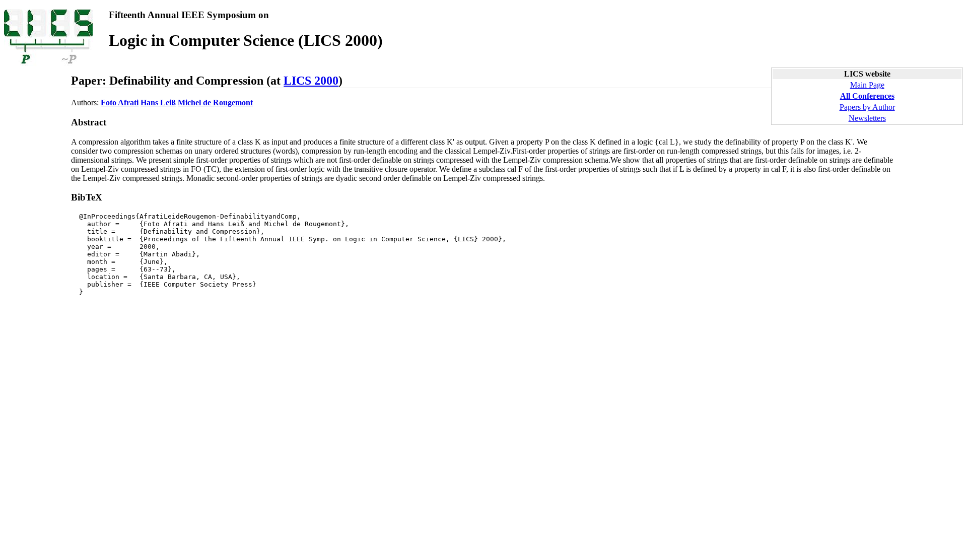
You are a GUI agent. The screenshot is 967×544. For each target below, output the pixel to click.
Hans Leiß (158, 102)
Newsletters (867, 118)
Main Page (867, 85)
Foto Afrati (120, 102)
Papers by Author (867, 107)
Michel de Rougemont (215, 102)
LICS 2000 (311, 80)
